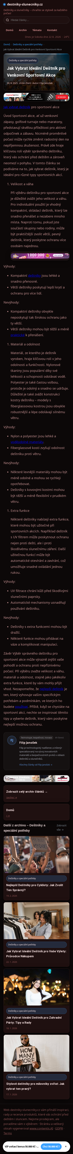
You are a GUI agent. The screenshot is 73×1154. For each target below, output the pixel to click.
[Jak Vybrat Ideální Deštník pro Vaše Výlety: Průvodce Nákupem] (36, 934)
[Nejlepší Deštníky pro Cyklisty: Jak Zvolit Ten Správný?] (36, 868)
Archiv (23, 30)
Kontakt (52, 30)
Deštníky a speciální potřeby (28, 44)
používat (21, 706)
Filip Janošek (28, 743)
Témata (36, 30)
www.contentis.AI (41, 1128)
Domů (9, 30)
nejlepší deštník (51, 689)
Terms (8, 1133)
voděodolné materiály (27, 442)
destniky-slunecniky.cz (25, 4)
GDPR (59, 1128)
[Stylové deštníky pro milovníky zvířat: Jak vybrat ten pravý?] (36, 1067)
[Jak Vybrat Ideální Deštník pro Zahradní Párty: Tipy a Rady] (36, 1001)
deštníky (34, 275)
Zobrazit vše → (61, 827)
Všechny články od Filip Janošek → (35, 764)
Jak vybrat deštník (17, 107)
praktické (18, 335)
